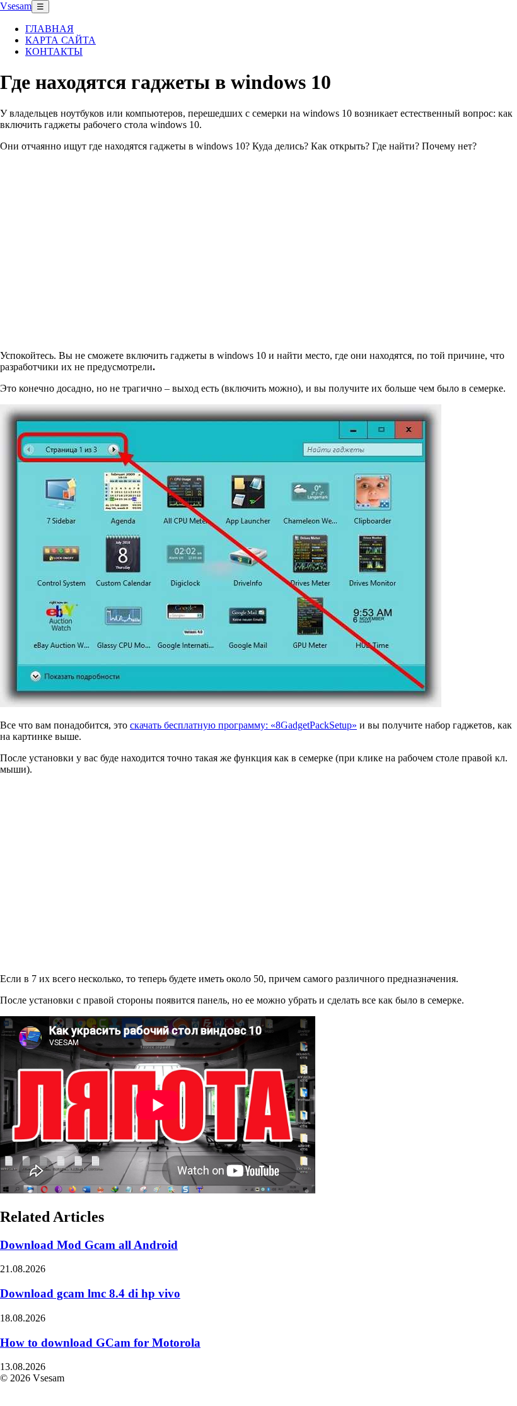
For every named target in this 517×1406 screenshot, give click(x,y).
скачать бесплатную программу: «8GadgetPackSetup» (243, 725)
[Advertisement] (258, 250)
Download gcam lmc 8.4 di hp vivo (90, 1293)
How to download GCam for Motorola (100, 1342)
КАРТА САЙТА (60, 40)
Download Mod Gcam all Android (89, 1244)
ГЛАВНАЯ (49, 28)
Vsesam (16, 6)
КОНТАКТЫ (54, 51)
